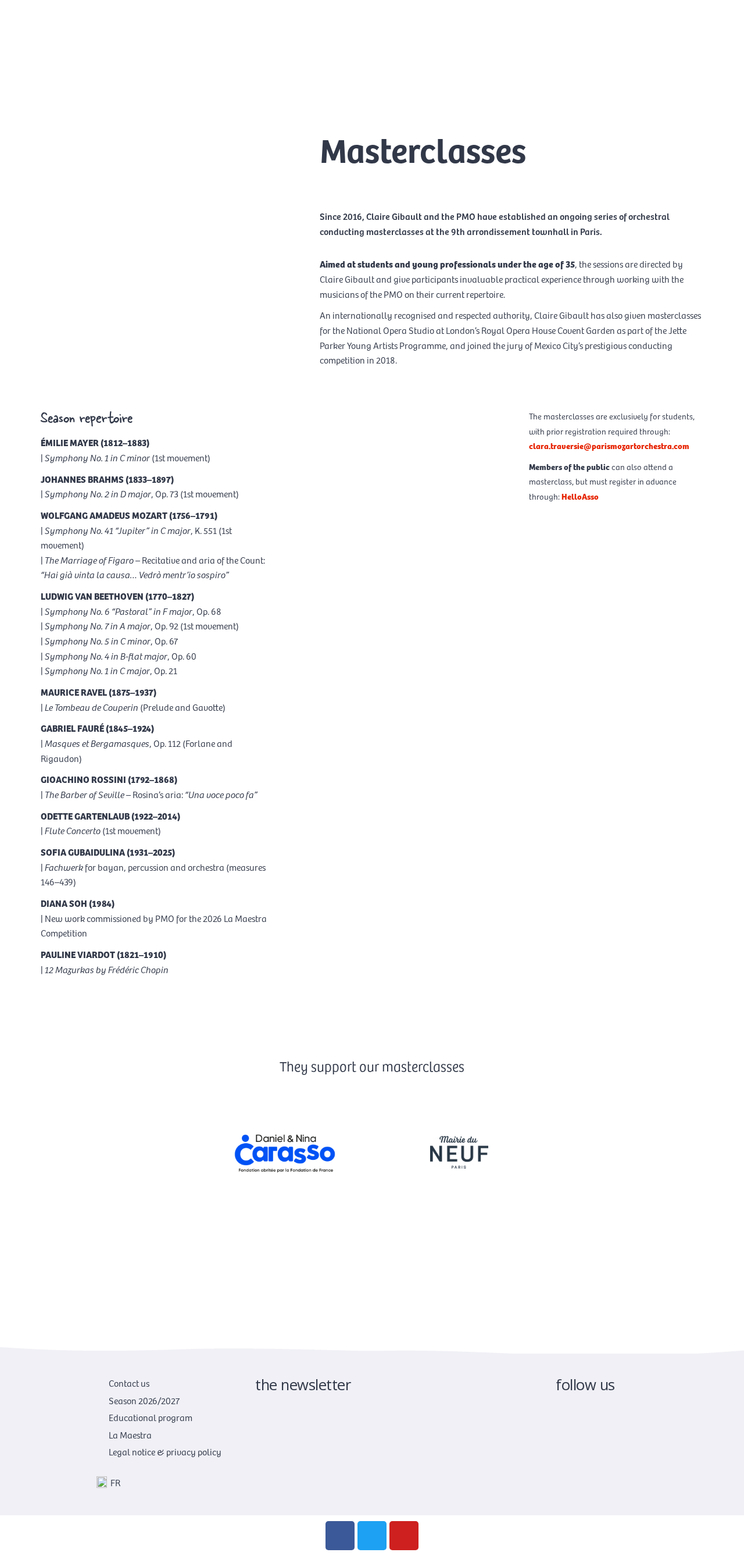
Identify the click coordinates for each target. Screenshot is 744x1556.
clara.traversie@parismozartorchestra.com (609, 445)
